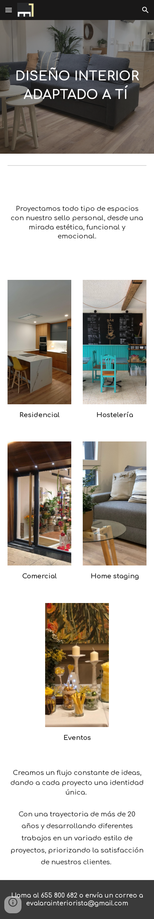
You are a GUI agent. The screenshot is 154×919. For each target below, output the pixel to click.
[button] (8, 10)
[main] (77, 87)
